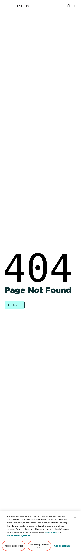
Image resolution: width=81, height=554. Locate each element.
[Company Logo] (20, 6)
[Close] (75, 517)
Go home (14, 305)
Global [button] (71, 5)
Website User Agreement (19, 535)
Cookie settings (62, 546)
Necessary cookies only (39, 545)
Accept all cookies (14, 546)
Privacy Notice (52, 532)
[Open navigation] (6, 6)
